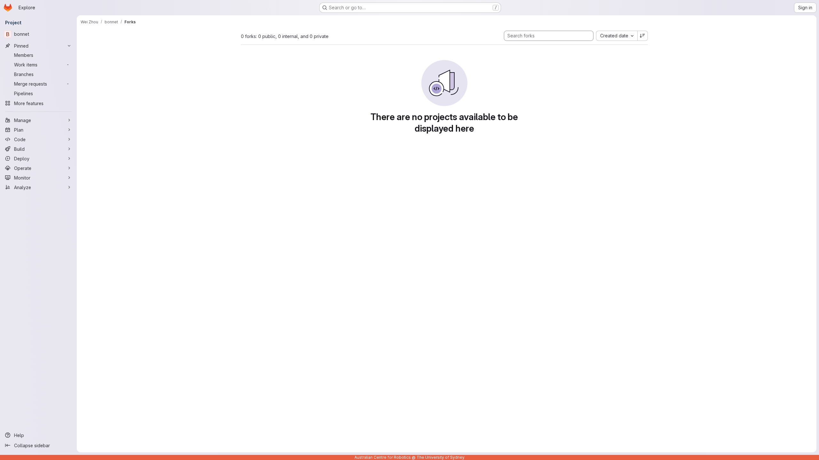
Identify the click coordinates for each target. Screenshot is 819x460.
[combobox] (616, 36)
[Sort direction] (643, 36)
